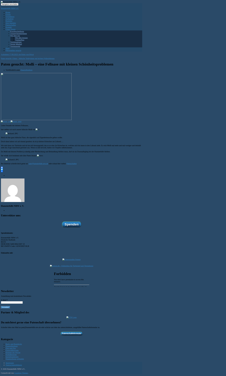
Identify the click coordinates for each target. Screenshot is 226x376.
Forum (8, 15)
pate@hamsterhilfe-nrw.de (38, 164)
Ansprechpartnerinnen (18, 34)
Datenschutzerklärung (14, 365)
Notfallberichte (11, 355)
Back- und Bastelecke (14, 344)
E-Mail (4, 300)
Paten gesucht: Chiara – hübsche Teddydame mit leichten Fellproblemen (27, 58)
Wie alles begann (21, 38)
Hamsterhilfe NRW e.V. (10, 8)
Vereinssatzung (16, 42)
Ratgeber (9, 21)
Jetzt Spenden (11, 23)
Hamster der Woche (13, 353)
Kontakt (9, 27)
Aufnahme (10, 19)
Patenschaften (11, 25)
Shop (8, 48)
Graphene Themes (21, 373)
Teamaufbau (19, 40)
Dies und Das (11, 348)
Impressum (10, 363)
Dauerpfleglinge (26, 70)
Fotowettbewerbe (12, 350)
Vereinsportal (15, 46)
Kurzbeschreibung (17, 31)
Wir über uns (15, 36)
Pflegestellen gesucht (13, 50)
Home (8, 12)
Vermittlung (10, 17)
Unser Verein (10, 29)
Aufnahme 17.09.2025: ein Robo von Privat (17, 54)
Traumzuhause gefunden (15, 359)
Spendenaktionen (12, 357)
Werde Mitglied (16, 44)
